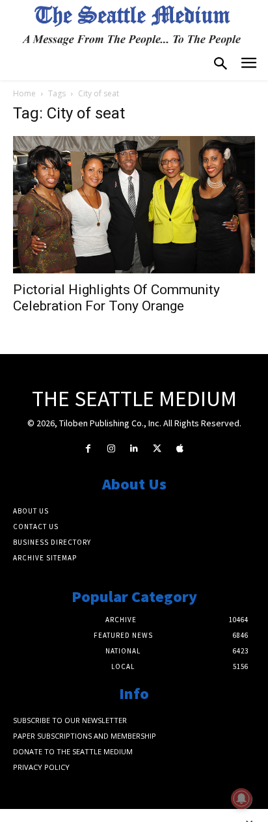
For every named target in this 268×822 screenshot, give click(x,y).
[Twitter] (157, 449)
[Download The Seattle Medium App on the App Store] (180, 449)
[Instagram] (111, 449)
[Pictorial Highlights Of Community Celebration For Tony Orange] (134, 204)
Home (24, 93)
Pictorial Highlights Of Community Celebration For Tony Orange (116, 298)
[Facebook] (88, 449)
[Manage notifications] (241, 798)
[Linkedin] (134, 449)
